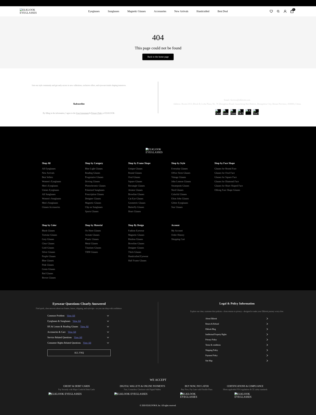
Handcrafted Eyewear (138, 256)
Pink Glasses (48, 265)
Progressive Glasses (94, 177)
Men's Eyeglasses (50, 186)
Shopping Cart (178, 239)
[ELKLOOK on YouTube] (256, 112)
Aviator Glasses (135, 190)
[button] (271, 11)
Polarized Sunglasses (94, 190)
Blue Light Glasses (94, 168)
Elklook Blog (210, 329)
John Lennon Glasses (181, 181)
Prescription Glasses (94, 194)
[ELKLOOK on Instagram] (225, 112)
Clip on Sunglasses (94, 207)
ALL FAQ (79, 353)
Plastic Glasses (92, 239)
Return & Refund (224, 91)
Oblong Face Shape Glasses (227, 190)
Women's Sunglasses (51, 198)
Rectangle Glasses (136, 186)
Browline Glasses (136, 194)
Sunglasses (113, 11)
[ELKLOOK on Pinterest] (233, 112)
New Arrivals (181, 11)
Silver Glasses (48, 252)
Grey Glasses (48, 239)
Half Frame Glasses (137, 260)
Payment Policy (211, 355)
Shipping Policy (251, 91)
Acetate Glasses (92, 235)
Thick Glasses (134, 252)
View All (71, 315)
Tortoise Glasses (49, 235)
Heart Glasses (134, 211)
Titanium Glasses (93, 248)
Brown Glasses (49, 278)
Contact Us (277, 91)
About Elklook (211, 318)
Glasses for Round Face (225, 168)
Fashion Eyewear (136, 230)
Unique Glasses (135, 168)
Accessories (160, 11)
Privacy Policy (97, 113)
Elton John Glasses (180, 198)
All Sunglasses (48, 194)
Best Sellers (47, 177)
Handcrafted (203, 11)
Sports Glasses (91, 211)
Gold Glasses (48, 248)
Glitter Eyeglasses (179, 203)
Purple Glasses (48, 256)
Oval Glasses (134, 177)
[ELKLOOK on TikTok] (241, 112)
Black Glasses (48, 230)
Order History (177, 235)
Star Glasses (177, 207)
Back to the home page (158, 57)
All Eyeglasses (48, 168)
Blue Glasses (48, 260)
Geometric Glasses (136, 203)
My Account (177, 230)
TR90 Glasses (91, 252)
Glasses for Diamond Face (226, 181)
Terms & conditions (213, 345)
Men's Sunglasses (50, 203)
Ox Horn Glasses (93, 230)
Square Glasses (135, 181)
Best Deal (223, 11)
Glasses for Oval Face (224, 173)
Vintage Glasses (178, 177)
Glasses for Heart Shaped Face (228, 186)
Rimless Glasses (135, 239)
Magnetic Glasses (136, 11)
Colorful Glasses (179, 194)
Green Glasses (48, 269)
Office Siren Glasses (180, 173)
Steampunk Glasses (180, 186)
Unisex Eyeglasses (50, 190)
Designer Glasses (93, 198)
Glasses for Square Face (225, 177)
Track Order (198, 91)
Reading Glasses (92, 173)
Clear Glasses (48, 243)
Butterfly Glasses (136, 207)
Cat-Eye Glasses (135, 198)
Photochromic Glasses (95, 186)
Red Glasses (47, 273)
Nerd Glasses (177, 190)
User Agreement (82, 113)
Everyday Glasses (179, 168)
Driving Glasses (92, 181)
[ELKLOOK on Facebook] (218, 112)
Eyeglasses (94, 11)
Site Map (208, 361)
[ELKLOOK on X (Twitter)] (248, 112)
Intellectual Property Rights (216, 334)
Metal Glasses (91, 243)
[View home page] (31, 11)
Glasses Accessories (51, 207)
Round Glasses (135, 173)
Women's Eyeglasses (51, 181)
